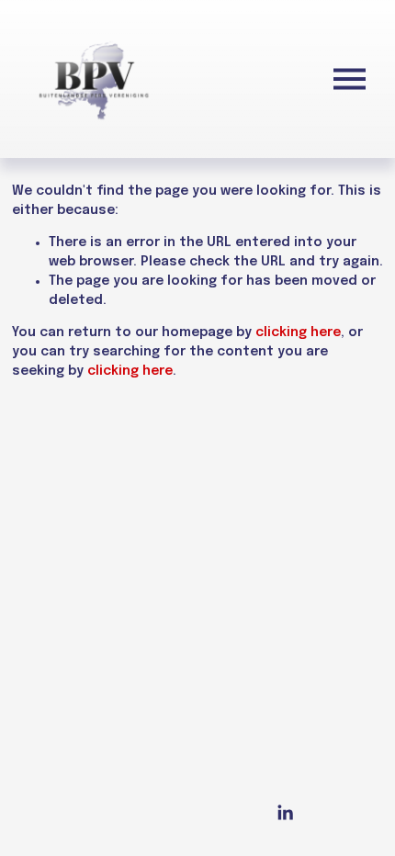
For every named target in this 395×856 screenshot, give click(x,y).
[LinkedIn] (285, 813)
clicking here (298, 332)
